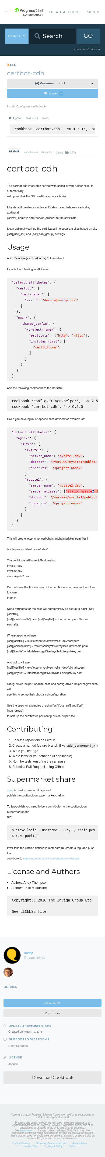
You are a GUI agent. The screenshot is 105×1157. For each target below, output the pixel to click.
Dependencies (30, 151)
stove (10, 790)
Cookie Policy (31, 1146)
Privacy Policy (79, 1143)
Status (72, 1146)
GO (88, 35)
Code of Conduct (21, 1143)
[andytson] (10, 973)
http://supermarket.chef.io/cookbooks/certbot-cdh (51, 858)
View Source (52, 1002)
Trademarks (26, 1130)
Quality (66, 152)
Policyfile (15, 118)
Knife (45, 118)
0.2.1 (50, 83)
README (14, 151)
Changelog (46, 151)
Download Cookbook (52, 1077)
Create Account (64, 12)
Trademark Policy (53, 1146)
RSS (12, 65)
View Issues (52, 1013)
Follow (55, 93)
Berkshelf (32, 118)
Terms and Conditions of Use (51, 1143)
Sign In (93, 12)
